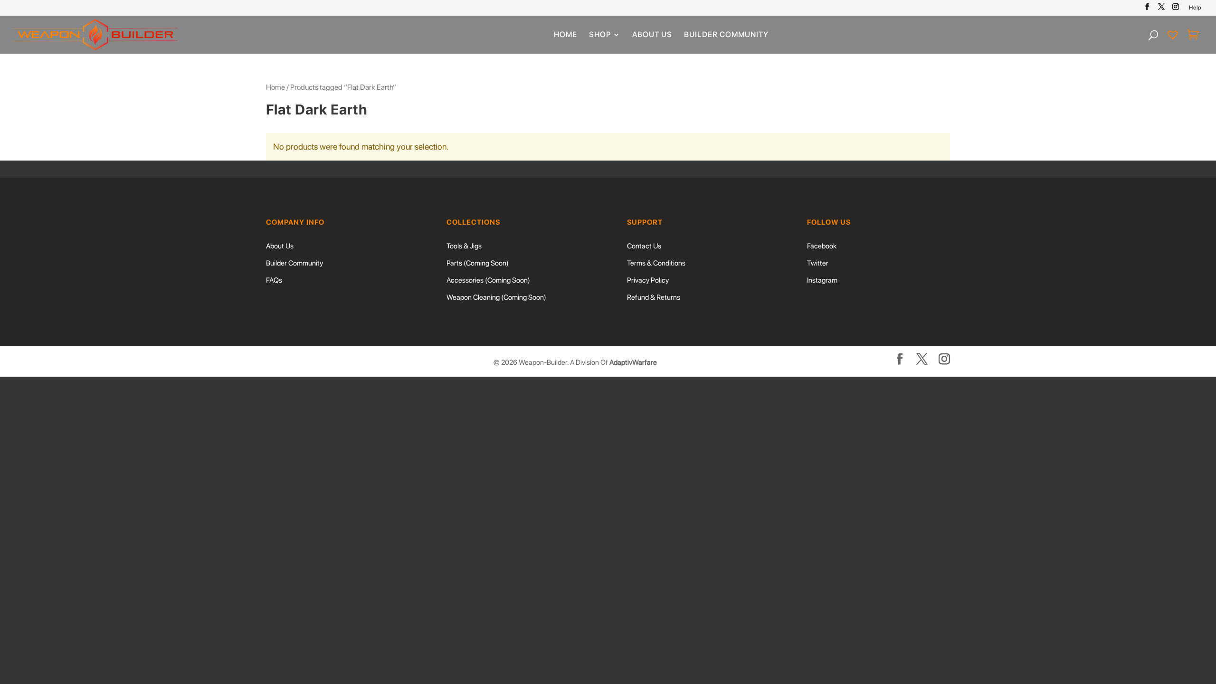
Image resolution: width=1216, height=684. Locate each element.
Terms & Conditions (656, 263)
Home (565, 35)
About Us (652, 35)
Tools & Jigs (464, 246)
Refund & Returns (653, 297)
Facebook (821, 246)
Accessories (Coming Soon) (488, 280)
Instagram (822, 280)
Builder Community (726, 35)
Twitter (817, 263)
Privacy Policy (648, 280)
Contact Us (644, 246)
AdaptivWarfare (633, 362)
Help (1195, 8)
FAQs (274, 280)
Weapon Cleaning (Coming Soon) (496, 297)
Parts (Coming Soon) (477, 263)
